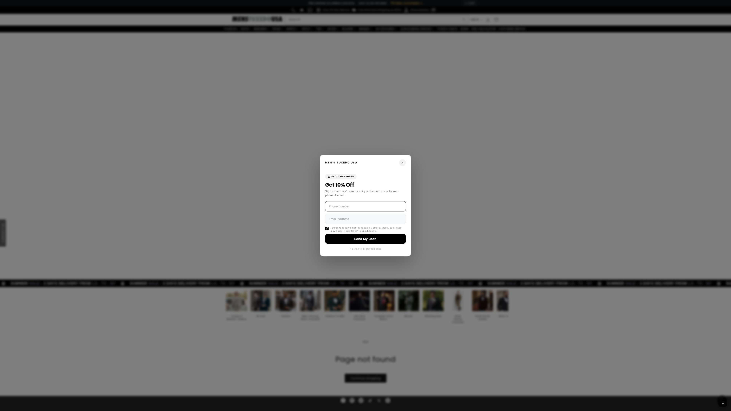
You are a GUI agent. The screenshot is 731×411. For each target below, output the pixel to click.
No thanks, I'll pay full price (365, 248)
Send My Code (365, 239)
